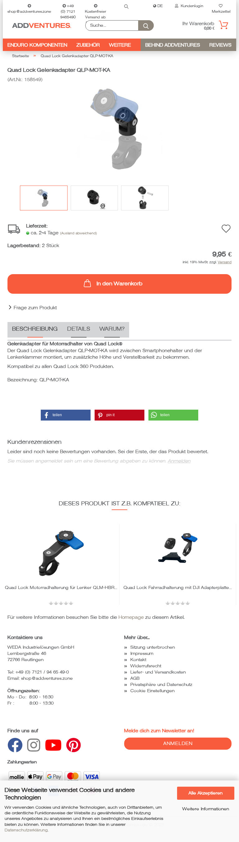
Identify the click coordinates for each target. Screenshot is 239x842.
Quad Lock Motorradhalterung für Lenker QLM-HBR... (61, 587)
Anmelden (179, 461)
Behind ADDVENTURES (172, 45)
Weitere (120, 45)
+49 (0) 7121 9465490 (68, 8)
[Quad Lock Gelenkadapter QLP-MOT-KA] (119, 129)
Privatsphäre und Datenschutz (161, 684)
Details (78, 328)
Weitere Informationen (205, 809)
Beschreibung (35, 328)
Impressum (141, 653)
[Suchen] (126, 6)
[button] (66, 415)
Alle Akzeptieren (206, 793)
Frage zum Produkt (35, 308)
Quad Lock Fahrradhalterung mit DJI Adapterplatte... (178, 587)
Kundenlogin (190, 6)
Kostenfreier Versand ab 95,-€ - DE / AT (95, 10)
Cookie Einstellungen (152, 690)
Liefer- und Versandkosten (158, 672)
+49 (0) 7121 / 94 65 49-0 (42, 672)
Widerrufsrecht (145, 666)
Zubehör (88, 45)
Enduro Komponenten (37, 45)
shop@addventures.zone (29, 10)
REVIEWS (220, 45)
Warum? (112, 328)
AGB (135, 678)
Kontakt (138, 659)
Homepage (131, 617)
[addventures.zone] (41, 25)
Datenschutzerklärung (26, 830)
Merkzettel (221, 10)
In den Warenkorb (119, 283)
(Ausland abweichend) (78, 233)
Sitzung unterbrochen (152, 647)
